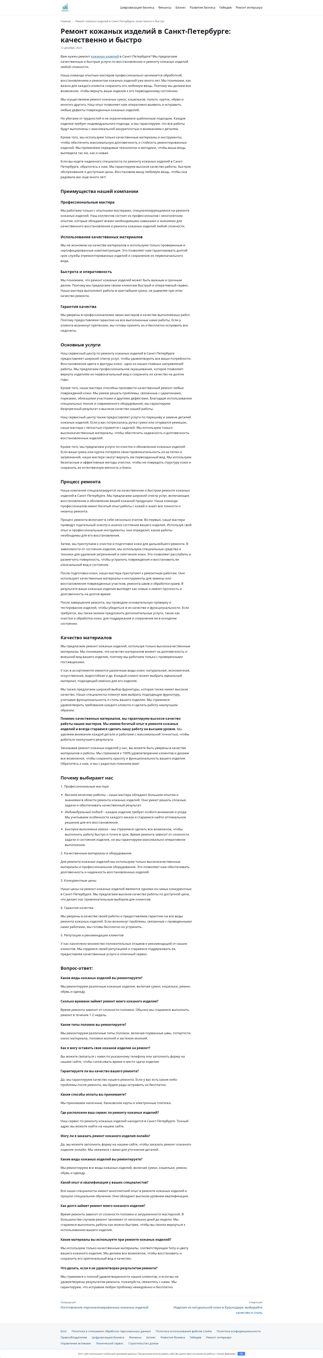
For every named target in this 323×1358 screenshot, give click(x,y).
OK (241, 1353)
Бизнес (181, 7)
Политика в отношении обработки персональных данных (111, 1331)
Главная (66, 21)
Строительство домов (143, 1343)
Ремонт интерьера (249, 7)
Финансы (164, 7)
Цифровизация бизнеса (137, 7)
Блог (64, 1331)
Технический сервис (110, 1343)
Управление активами (76, 1343)
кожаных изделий (105, 56)
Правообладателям (74, 1337)
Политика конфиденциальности (239, 1331)
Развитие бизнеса (202, 7)
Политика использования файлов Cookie (184, 1331)
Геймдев (225, 7)
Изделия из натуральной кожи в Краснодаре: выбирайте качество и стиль (217, 1307)
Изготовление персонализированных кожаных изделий (104, 1304)
